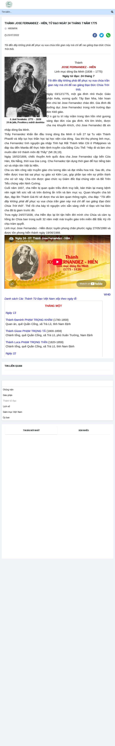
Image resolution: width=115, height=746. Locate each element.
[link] (7, 390)
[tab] (31, 430)
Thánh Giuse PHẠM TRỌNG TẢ (26, 331)
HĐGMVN (12, 28)
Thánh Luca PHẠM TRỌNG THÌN (26, 342)
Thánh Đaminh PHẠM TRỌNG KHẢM (29, 319)
